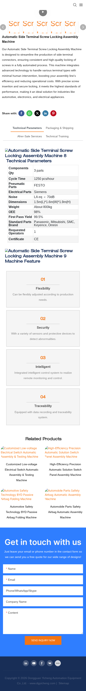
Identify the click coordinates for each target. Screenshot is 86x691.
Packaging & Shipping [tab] (59, 127)
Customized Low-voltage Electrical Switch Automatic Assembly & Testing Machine (21, 472)
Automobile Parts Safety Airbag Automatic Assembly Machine (65, 512)
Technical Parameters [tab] (27, 127)
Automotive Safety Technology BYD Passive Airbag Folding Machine (21, 512)
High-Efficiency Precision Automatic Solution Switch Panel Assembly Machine (65, 469)
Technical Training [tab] (57, 136)
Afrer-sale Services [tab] (29, 136)
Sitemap (63, 683)
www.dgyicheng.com (42, 683)
